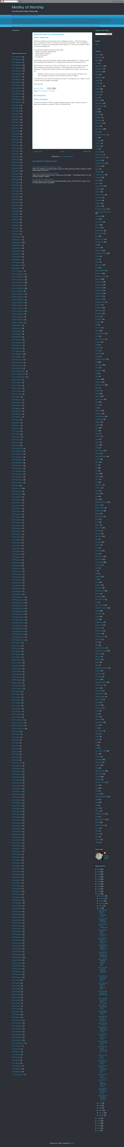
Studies (97, 736)
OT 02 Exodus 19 (17, 551)
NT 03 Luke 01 (16, 131)
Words (97, 816)
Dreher (97, 259)
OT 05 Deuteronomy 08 (18, 611)
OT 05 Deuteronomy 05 (18, 605)
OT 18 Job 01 (16, 740)
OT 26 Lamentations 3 (18, 1043)
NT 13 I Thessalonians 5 (19, 374)
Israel (96, 430)
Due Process (99, 265)
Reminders (98, 653)
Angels (97, 74)
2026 (98, 869)
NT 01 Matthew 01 (17, 56)
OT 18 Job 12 (16, 748)
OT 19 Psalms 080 (17, 808)
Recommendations (100, 648)
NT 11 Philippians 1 (17, 351)
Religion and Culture (101, 651)
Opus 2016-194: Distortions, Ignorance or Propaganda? (102, 954)
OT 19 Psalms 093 (17, 820)
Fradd (97, 345)
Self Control (98, 691)
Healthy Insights (99, 385)
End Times (98, 305)
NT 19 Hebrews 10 (17, 411)
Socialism (98, 705)
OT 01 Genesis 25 (17, 522)
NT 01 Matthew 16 (17, 79)
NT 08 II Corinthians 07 (18, 305)
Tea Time (98, 756)
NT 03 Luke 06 (16, 139)
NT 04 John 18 (16, 197)
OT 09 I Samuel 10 (17, 668)
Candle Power (99, 154)
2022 (98, 879)
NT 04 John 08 (16, 179)
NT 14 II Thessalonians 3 (19, 377)
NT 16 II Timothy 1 (17, 388)
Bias (96, 109)
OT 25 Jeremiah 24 (17, 1029)
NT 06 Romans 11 (17, 262)
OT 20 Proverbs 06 (17, 911)
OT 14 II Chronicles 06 (18, 725)
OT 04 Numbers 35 (17, 594)
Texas (97, 768)
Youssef (97, 828)
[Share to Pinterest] (55, 88)
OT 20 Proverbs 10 (17, 920)
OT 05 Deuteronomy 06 (18, 608)
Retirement (98, 659)
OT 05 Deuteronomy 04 (18, 603)
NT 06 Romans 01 (17, 237)
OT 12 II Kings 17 (17, 711)
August (101, 905)
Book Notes (98, 120)
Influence (97, 422)
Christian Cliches (100, 174)
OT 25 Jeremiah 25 (17, 1031)
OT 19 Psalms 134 (17, 846)
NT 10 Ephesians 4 (17, 342)
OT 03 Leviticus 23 (17, 583)
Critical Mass (99, 222)
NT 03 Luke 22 (16, 165)
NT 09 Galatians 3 (17, 328)
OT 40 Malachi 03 (17, 1071)
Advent (97, 60)
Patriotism (98, 585)
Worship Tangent (100, 825)
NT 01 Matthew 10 (17, 74)
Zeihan (97, 831)
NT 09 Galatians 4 (17, 331)
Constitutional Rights (101, 209)
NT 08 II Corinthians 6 (18, 322)
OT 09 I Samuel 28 (17, 680)
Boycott (97, 126)
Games (97, 350)
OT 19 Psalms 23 (17, 860)
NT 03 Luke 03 (16, 136)
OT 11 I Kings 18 (16, 703)
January (101, 1115)
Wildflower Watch (100, 814)
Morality (97, 513)
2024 (98, 874)
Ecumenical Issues (100, 276)
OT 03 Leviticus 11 (17, 568)
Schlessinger (99, 673)
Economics (98, 273)
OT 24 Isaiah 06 (16, 989)
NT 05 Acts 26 (16, 234)
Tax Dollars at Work (100, 751)
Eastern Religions (100, 270)
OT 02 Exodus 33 (17, 565)
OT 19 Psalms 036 (17, 788)
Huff (96, 408)
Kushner (97, 459)
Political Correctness (101, 608)
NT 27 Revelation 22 (17, 482)
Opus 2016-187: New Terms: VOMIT (102, 1007)
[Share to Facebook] (53, 88)
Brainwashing (99, 129)
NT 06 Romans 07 (17, 251)
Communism (98, 197)
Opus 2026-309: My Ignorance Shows (43, 179)
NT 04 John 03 (16, 171)
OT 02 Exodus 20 (17, 554)
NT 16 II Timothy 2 (17, 391)
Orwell (97, 568)
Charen (97, 169)
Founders (98, 342)
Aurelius (97, 94)
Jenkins (97, 442)
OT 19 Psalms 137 (17, 848)
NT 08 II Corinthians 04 (18, 299)
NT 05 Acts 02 (16, 211)
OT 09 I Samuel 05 (17, 663)
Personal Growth (100, 591)
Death (97, 236)
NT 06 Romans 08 (17, 254)
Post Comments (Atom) (66, 156)
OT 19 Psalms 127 (17, 840)
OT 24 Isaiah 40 (16, 1003)
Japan (97, 439)
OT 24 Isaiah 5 (16, 1009)
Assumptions (99, 86)
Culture (97, 225)
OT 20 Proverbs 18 (17, 940)
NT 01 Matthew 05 (17, 65)
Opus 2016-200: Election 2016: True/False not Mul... (102, 913)
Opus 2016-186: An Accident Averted (102, 1012)
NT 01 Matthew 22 (17, 91)
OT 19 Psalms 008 (17, 766)
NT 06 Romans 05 (17, 245)
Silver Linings (99, 699)
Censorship (98, 166)
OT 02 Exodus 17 (17, 548)
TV (96, 745)
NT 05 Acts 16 (16, 228)
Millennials (98, 505)
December (102, 896)
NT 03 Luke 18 (16, 156)
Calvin (97, 149)
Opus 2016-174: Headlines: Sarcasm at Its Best (102, 1091)
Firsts (97, 336)
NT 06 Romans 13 (17, 268)
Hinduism (98, 390)
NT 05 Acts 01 (16, 208)
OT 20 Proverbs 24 (17, 957)
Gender (97, 356)
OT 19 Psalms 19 (17, 857)
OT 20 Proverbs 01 (17, 900)
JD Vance (98, 436)
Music (97, 522)
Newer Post (38, 151)
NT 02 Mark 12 (16, 122)
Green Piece (98, 370)
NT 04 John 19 (16, 199)
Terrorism (98, 765)
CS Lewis (98, 140)
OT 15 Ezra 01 (16, 731)
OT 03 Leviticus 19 (17, 577)
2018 (98, 889)
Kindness (98, 453)
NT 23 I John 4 (16, 445)
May (100, 1105)
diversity (97, 839)
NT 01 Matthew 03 (17, 62)
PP (96, 570)
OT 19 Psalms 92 (17, 894)
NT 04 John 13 (16, 185)
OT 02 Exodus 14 (17, 542)
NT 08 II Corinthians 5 (18, 319)
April (100, 1108)
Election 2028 (99, 299)
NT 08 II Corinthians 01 (18, 294)
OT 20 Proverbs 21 (17, 949)
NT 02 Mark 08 (16, 116)
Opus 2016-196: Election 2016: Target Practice (102, 940)
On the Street (99, 562)
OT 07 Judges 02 (17, 651)
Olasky (97, 553)
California (98, 146)
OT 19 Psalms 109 (17, 828)
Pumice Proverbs (100, 636)
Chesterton (98, 172)
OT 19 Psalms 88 (17, 888)
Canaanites (98, 152)
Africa (97, 63)
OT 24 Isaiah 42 (16, 1006)
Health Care (98, 382)
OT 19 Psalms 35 (17, 868)
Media (97, 499)
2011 (98, 1128)
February (101, 1113)
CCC (96, 137)
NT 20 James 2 (16, 420)
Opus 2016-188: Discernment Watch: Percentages (102, 1001)
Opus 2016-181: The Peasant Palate (102, 1043)
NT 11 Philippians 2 (17, 354)
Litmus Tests (99, 485)
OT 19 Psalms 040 (17, 800)
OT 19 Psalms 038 (17, 794)
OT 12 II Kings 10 (17, 708)
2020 (98, 884)
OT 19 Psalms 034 (17, 786)
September (102, 903)
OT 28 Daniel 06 (16, 1049)
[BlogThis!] (50, 88)
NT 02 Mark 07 (16, 114)
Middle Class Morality (101, 502)
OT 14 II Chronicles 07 (18, 728)
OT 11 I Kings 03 (16, 691)
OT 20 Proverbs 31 (17, 977)
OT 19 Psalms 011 (17, 768)
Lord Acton (98, 488)
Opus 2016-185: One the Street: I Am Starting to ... (102, 1019)
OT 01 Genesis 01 (17, 488)
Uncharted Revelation (101, 796)
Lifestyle (97, 476)
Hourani (97, 405)
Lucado (97, 490)
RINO (96, 642)
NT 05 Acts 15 (16, 225)
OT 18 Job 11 (15, 746)
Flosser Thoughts (100, 339)
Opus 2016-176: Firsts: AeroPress (102, 1076)
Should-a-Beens (99, 693)
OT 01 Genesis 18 (17, 517)
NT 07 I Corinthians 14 (18, 285)
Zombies (97, 834)
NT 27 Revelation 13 (17, 471)
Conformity (98, 200)
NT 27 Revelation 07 (17, 465)
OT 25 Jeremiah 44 (17, 1040)
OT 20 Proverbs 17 (17, 937)
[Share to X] (52, 88)
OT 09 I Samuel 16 (17, 674)
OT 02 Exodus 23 (17, 560)
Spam (97, 713)
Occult (97, 548)
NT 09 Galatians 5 (17, 334)
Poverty (97, 616)
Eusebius (98, 316)
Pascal (97, 582)
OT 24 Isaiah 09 (16, 997)
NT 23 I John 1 (16, 440)
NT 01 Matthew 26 (17, 99)
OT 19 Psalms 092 (17, 817)
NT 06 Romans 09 (17, 257)
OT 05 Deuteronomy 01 (18, 597)
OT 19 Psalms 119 (17, 834)
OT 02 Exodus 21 (17, 557)
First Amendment (100, 333)
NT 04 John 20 (16, 202)
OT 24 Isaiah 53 (16, 1011)
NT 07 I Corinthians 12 (18, 279)
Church (97, 180)
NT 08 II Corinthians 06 (18, 302)
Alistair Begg (98, 71)
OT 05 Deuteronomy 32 (18, 634)
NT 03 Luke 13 (16, 151)
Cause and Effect (100, 163)
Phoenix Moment (100, 599)
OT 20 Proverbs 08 (17, 914)
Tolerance (98, 779)
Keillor (97, 448)
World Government (100, 819)
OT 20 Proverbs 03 (17, 906)
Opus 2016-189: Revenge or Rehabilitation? (102, 994)
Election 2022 (99, 290)
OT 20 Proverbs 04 (17, 908)
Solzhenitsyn (99, 708)
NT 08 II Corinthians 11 (18, 308)
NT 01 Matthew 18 (17, 82)
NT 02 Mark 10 (16, 119)
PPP (96, 573)
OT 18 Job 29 (16, 754)
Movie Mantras (99, 516)
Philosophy (98, 596)
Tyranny (97, 794)
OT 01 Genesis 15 (17, 514)
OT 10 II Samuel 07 (17, 688)
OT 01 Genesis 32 (17, 525)
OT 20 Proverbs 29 (17, 971)
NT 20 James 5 (16, 425)
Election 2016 (99, 282)
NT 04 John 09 (16, 182)
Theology (52, 91)
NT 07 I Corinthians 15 (18, 288)
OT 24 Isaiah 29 (16, 1000)
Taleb (96, 748)
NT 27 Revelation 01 (17, 448)
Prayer (97, 619)
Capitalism (98, 160)
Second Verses (99, 685)
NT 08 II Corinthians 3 (18, 314)
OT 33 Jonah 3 (16, 1057)
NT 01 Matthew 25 (17, 96)
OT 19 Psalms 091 (17, 814)
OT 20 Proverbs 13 (17, 929)
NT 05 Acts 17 (16, 231)
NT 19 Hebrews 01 (17, 400)
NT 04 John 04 (16, 174)
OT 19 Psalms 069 (17, 806)
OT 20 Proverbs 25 (17, 960)
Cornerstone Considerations (103, 212)
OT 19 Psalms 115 (17, 831)
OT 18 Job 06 (16, 743)
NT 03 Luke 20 (16, 162)
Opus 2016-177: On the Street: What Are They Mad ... (102, 1069)
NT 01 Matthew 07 (43, 91)
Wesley (97, 811)
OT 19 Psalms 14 (17, 854)
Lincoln (97, 479)
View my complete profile (106, 857)
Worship (97, 822)
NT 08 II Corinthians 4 (18, 317)
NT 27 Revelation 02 (17, 451)
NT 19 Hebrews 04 (17, 405)
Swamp (97, 739)
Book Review (99, 123)
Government (98, 365)
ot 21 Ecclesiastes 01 (18, 1074)
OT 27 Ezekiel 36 (17, 1046)
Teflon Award (98, 762)
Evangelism (98, 319)
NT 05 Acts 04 (16, 214)
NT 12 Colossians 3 (17, 368)
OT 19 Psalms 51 (17, 874)
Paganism (98, 576)
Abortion (97, 54)
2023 (98, 876)
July (100, 908)
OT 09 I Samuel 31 (17, 683)
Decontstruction (99, 239)
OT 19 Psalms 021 (17, 783)
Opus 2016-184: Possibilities (102, 1024)
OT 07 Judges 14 (17, 654)
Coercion (97, 192)
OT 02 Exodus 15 (17, 545)
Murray (97, 519)
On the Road (98, 559)
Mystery (97, 525)
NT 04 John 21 (16, 205)
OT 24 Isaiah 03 (16, 983)
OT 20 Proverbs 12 (17, 926)
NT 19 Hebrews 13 (17, 417)
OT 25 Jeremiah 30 (17, 1034)
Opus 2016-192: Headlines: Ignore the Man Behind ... (102, 970)
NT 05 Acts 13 (16, 222)
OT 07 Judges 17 (17, 657)
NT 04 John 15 (16, 191)
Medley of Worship (28, 7)
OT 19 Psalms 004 (17, 763)
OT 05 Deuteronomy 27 (18, 628)
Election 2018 (99, 285)
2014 (98, 1121)
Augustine (98, 92)
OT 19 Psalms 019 (17, 780)
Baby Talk (98, 100)
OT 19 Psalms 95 (17, 897)
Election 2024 (99, 293)
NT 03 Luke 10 (16, 145)
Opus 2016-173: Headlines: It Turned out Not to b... (102, 1098)
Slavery (97, 702)
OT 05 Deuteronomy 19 (18, 623)
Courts (97, 219)
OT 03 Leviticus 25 (17, 585)
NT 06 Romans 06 (17, 248)
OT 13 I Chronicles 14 (18, 723)
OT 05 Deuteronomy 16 (18, 620)
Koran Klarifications (100, 456)
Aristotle (97, 83)
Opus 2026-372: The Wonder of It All (44, 161)
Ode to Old (98, 550)
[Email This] (48, 88)
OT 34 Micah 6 (16, 1063)
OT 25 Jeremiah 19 (17, 1023)
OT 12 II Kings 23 (17, 717)
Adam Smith (98, 57)
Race (96, 645)
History (97, 393)
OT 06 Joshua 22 (17, 645)
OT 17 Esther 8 (16, 737)
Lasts (96, 465)
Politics (97, 611)
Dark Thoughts (99, 230)
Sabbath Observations (101, 668)
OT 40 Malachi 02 (17, 1069)
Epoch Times (99, 310)
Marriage (97, 493)
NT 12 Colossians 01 (18, 359)
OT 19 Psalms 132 (17, 843)
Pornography (98, 613)
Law (96, 468)
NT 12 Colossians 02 (18, 362)
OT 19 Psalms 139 (17, 851)
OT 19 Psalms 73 (17, 880)
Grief (96, 373)
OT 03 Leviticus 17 (17, 574)
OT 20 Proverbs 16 (17, 934)
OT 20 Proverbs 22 (17, 951)
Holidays (97, 396)
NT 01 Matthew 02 (17, 59)
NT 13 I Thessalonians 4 (19, 371)
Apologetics (98, 77)
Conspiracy (98, 206)
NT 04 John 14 (16, 188)
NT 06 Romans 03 (17, 242)
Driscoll (97, 262)
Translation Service (100, 782)
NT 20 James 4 (16, 422)
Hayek (97, 376)
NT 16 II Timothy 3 (17, 394)
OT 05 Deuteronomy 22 (18, 625)
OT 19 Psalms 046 (17, 803)
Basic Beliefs (99, 103)
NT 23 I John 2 (16, 442)
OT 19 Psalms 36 (17, 871)
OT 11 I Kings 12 (16, 697)
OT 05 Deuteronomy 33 (18, 637)
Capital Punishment (100, 157)
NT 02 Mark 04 (16, 111)
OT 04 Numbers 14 (17, 591)
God (96, 362)
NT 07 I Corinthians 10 (18, 274)
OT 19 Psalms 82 (17, 886)
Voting (97, 802)
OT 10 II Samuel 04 (17, 685)
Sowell (97, 711)
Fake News (98, 327)
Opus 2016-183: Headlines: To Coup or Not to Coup (103, 1030)
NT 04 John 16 (16, 194)
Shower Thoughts (100, 696)
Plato (96, 602)
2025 (98, 872)
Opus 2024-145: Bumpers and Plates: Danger (45, 173)
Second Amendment (101, 682)
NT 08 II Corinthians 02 (18, 297)
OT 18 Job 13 (16, 751)
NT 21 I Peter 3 (16, 434)
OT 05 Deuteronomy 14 (18, 617)
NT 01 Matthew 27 (17, 102)
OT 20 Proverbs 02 (17, 903)
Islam (96, 428)
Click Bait (98, 189)
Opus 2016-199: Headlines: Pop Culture (102, 920)
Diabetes (97, 247)
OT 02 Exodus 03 (17, 540)
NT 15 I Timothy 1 (17, 380)
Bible (96, 112)
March (101, 1110)
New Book (98, 530)
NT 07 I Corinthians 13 (18, 282)
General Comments (100, 359)
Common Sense (99, 194)
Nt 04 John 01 (16, 485)
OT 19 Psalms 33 (17, 863)
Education (98, 279)
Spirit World (98, 719)
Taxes (97, 753)
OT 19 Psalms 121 (17, 837)
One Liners (98, 565)
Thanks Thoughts (100, 771)
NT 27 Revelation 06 (17, 462)
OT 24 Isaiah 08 (16, 994)
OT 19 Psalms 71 (17, 877)
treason (97, 842)
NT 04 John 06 (16, 176)
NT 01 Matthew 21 (17, 88)
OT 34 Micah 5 (16, 1060)
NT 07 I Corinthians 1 (18, 271)
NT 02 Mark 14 (16, 125)
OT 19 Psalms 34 (17, 866)
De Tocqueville (99, 233)
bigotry (97, 836)
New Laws (98, 533)
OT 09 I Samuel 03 (17, 660)
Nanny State (98, 528)
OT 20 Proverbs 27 (17, 966)
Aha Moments (99, 69)
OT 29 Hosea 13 (16, 1051)
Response (98, 656)
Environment (98, 307)
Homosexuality (99, 399)
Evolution (98, 322)
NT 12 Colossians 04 (18, 365)
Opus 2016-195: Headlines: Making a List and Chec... (102, 947)
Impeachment (99, 419)
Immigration (98, 413)
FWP (96, 325)
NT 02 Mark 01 (16, 105)
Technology (98, 759)
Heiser (97, 387)
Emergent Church (100, 302)
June (100, 1103)
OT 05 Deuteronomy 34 (18, 640)
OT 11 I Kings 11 (16, 694)
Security (97, 688)
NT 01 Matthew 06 (17, 68)
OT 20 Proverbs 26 (17, 963)
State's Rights (99, 731)
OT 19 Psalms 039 (17, 797)
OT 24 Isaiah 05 (16, 986)
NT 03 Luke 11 (16, 148)
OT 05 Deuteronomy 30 (18, 631)
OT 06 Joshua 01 (17, 643)
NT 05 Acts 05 (16, 217)
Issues (97, 433)
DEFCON (98, 227)
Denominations (99, 242)
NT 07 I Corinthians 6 (18, 291)
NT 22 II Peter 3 (16, 437)
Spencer (97, 716)
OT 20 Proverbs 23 (17, 954)
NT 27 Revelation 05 (17, 460)
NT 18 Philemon (16, 397)
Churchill (97, 183)
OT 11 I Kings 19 (16, 705)
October (101, 901)
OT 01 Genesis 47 (17, 534)
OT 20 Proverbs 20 (17, 946)
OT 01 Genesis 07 (17, 502)
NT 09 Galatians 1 (17, 325)
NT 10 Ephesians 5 (17, 345)
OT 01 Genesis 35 (17, 528)
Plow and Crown (99, 605)
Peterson (97, 593)
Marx (96, 496)
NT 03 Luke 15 (16, 154)
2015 (98, 1118)
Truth (96, 788)
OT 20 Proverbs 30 (17, 974)
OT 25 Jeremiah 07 (17, 1020)
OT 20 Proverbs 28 (17, 969)
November (102, 898)
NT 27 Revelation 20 (17, 477)
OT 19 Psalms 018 (17, 777)
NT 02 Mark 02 (16, 108)
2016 (98, 894)
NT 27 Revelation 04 (17, 457)
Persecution (98, 588)
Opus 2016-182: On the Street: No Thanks (102, 1036)
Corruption (98, 216)
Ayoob (97, 97)
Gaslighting (98, 353)
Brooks (97, 132)
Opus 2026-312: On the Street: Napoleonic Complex (47, 167)
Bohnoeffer (98, 117)
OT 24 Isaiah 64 (16, 1014)
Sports (97, 725)
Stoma (97, 733)
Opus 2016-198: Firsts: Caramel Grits (103, 926)
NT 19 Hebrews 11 (17, 414)
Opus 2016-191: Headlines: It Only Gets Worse (102, 978)
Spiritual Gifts (99, 722)
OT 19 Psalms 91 (17, 891)
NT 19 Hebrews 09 (17, 408)
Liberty (97, 473)
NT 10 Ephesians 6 (17, 348)
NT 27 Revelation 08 (17, 468)
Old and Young (99, 556)
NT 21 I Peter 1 (16, 428)
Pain (96, 579)
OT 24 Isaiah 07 (16, 991)
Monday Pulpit (99, 510)
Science (97, 679)
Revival (97, 662)
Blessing (97, 114)
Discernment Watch (100, 253)
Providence (98, 633)
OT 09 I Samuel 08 (17, 665)
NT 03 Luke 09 (16, 142)
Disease (97, 256)
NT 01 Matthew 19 (17, 85)
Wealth (97, 808)
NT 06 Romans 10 (17, 259)
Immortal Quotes (100, 416)
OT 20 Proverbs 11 (17, 923)
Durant (97, 267)
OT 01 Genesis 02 (17, 491)
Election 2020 (99, 287)
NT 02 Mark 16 (16, 128)
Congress (98, 203)
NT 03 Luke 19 (16, 159)
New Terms (98, 536)
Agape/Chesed (99, 66)
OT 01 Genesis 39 (17, 531)
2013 (98, 1123)
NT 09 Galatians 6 (17, 337)
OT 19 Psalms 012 (17, 771)
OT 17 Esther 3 (16, 734)
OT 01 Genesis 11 (17, 508)
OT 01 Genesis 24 (17, 520)
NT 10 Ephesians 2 (17, 339)
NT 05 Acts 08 (16, 219)
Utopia (97, 799)
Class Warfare (99, 186)
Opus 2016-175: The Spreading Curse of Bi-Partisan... (102, 1083)
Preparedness (99, 622)
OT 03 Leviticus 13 (17, 571)
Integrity (97, 425)
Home (63, 151)
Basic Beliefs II (99, 106)
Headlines (98, 379)
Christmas (98, 177)
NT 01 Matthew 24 (17, 94)
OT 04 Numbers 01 (17, 588)
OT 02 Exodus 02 (17, 537)
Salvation (98, 671)
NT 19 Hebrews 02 (17, 402)
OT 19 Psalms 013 (17, 774)
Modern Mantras (99, 508)
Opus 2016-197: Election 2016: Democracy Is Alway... (102, 932)
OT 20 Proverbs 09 (17, 917)
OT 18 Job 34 (16, 760)
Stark (96, 728)
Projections (98, 628)
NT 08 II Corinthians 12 (18, 311)
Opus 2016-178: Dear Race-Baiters (102, 1062)
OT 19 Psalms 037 (17, 791)
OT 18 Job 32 (16, 757)
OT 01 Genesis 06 (17, 500)
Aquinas (97, 80)
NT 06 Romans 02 (17, 239)
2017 (98, 891)
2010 (98, 1130)
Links (96, 482)
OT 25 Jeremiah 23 (17, 1026)
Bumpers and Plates (101, 134)
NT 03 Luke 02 (16, 134)
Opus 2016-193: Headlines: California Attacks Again (102, 962)
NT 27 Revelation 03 (17, 454)
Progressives (99, 625)
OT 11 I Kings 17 (16, 700)
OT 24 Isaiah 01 (16, 980)
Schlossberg (98, 676)
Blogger (72, 1143)
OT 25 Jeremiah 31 (17, 1037)
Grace (97, 367)
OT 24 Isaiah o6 (16, 1017)
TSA (96, 742)
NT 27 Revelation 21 (17, 480)
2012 (98, 1125)
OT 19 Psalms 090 (17, 811)
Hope (96, 402)
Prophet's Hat (99, 631)
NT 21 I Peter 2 (16, 431)
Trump (97, 785)
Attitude (97, 89)
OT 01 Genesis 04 (17, 497)
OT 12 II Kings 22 (17, 714)
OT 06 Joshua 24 (17, 648)
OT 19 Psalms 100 (17, 823)
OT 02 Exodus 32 (17, 563)
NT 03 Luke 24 (16, 168)
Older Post (87, 151)
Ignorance (98, 410)
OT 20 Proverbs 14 (17, 931)
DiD (96, 245)
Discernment (98, 250)
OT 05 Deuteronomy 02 (18, 600)
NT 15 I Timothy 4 (17, 382)
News (96, 539)
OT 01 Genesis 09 (17, 505)
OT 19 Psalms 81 (17, 883)
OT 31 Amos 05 (16, 1054)
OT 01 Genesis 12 (17, 511)
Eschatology (98, 313)
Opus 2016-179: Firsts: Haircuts (102, 1056)
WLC (96, 805)
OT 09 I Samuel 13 (17, 671)
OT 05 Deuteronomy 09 (18, 614)
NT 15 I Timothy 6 (17, 385)
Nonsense (98, 542)
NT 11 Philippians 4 (17, 357)
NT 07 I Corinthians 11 (18, 277)
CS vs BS (98, 143)
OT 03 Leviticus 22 (17, 580)
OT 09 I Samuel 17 (17, 677)
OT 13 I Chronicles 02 (18, 720)
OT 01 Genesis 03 (17, 494)
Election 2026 (99, 296)
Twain (97, 791)
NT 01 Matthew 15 (17, 76)
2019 (98, 886)
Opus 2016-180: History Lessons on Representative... (103, 1049)
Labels (97, 462)
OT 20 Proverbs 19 (17, 943)
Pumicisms (98, 639)
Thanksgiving (99, 774)
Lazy (96, 470)
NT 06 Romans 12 (17, 265)
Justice (97, 445)
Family (97, 330)
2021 (98, 881)
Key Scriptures (99, 450)
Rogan (97, 665)
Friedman (98, 347)
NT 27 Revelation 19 (17, 474)
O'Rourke (97, 545)
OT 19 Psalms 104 (17, 826)
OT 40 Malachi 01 (17, 1066)
